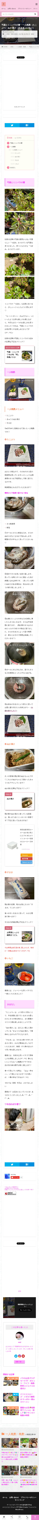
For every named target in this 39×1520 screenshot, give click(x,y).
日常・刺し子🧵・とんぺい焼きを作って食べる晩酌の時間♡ (10, 1482)
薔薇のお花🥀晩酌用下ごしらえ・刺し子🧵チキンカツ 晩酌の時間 (27, 1411)
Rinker (28, 849)
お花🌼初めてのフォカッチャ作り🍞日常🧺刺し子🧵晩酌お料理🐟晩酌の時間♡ (28, 1483)
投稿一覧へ (19, 1361)
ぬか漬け (15, 156)
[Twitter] (12, 125)
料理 (12, 47)
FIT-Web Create (22, 1507)
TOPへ (35, 1518)
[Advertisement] (19, 85)
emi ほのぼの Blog (26, 1505)
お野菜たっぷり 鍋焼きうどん (13, 933)
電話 (27, 1518)
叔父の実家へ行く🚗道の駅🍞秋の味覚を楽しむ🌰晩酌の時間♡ (28, 1455)
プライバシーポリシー (24, 8)
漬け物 (21, 34)
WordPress (19, 1509)
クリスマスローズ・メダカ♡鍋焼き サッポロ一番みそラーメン (27, 1398)
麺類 (16, 1394)
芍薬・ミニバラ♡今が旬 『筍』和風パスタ (13, 354)
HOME (5, 47)
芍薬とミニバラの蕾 (15, 143)
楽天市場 (25, 858)
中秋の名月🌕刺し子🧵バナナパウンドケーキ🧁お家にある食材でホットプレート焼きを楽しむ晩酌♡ (10, 1457)
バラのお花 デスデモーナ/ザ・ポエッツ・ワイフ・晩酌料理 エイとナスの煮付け (27, 1383)
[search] (35, 14)
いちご (15, 164)
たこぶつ (15, 153)
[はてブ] (27, 125)
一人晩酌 (12, 146)
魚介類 (26, 34)
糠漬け (16, 34)
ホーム (4, 8)
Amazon (25, 855)
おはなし (12, 167)
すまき (15, 160)
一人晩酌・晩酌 (9, 34)
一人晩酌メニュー (15, 150)
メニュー (19, 1518)
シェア (11, 1518)
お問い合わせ (12, 8)
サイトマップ (19, 1500)
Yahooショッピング (27, 862)
